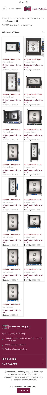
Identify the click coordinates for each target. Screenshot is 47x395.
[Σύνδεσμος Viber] (26, 2)
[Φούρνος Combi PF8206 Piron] (34, 187)
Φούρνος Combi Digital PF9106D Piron (32, 60)
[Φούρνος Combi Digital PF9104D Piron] (13, 47)
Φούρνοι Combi (8, 62)
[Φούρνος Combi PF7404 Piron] (34, 82)
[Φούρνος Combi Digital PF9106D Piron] (34, 47)
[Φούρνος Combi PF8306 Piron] (34, 222)
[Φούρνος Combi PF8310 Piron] (13, 257)
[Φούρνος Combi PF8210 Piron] (13, 222)
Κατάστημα (20, 18)
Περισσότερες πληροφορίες (22, 387)
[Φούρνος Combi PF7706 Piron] (34, 117)
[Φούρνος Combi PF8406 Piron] (34, 257)
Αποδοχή (23, 390)
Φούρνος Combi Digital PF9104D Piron (11, 60)
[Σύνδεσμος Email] (23, 2)
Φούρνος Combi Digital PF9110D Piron (11, 95)
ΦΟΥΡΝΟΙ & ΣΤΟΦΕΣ (35, 18)
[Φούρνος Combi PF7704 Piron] (13, 117)
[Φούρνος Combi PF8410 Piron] (13, 292)
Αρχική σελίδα (7, 18)
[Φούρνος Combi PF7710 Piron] (13, 152)
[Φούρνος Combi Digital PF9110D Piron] (13, 82)
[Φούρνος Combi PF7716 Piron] (34, 152)
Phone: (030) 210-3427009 (15, 345)
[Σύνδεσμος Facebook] (20, 2)
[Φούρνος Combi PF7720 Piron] (13, 187)
